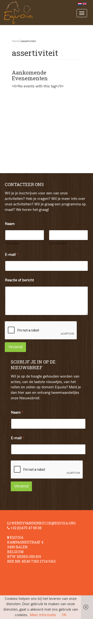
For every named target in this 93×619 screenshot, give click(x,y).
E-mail (11, 255)
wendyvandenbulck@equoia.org (43, 523)
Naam (17, 413)
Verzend (15, 347)
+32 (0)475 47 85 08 (25, 528)
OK (64, 615)
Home (15, 41)
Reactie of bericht (19, 280)
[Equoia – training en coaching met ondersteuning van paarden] (43, 12)
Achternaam (58, 243)
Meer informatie (43, 615)
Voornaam (12, 243)
